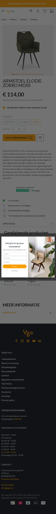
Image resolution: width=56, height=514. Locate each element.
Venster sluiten (14, 270)
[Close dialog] (53, 238)
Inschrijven (14, 266)
